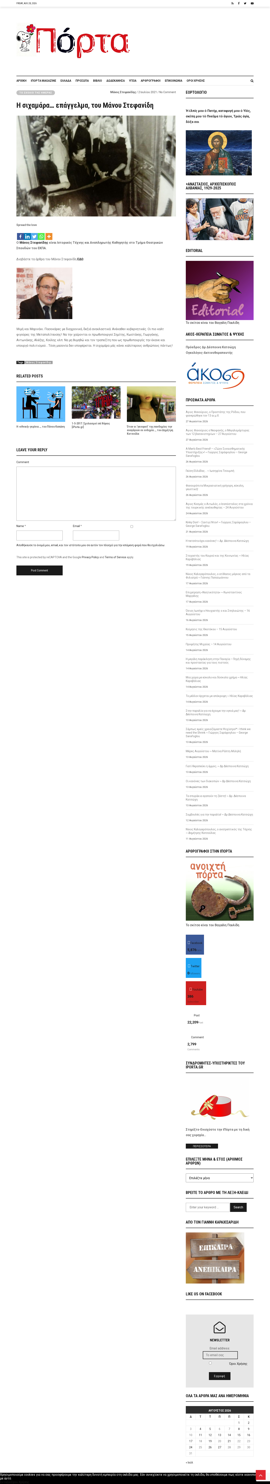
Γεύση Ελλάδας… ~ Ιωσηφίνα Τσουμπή (210, 470)
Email (76, 526)
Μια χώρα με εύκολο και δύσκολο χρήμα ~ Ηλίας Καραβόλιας (217, 679)
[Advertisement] (194, 39)
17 (190, 1441)
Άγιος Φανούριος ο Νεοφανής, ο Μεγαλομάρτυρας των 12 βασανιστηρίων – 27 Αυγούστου (217, 432)
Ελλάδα (65, 80)
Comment (22, 462)
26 (210, 1447)
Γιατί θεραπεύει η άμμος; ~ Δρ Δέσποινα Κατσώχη (217, 766)
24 (190, 1447)
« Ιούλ (189, 1462)
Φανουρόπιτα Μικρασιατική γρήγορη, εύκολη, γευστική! (215, 487)
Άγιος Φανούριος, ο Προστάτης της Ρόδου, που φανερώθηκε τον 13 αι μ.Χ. (215, 413)
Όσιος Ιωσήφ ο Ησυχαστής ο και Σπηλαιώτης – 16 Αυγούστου (218, 612)
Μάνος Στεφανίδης (123, 92)
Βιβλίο (97, 80)
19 (210, 1441)
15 (239, 1435)
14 (229, 1435)
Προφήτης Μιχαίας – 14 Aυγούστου (208, 644)
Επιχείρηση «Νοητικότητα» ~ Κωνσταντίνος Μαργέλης (214, 594)
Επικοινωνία (173, 80)
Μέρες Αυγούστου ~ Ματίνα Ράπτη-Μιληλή (213, 751)
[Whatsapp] (41, 234)
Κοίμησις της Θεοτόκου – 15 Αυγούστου (211, 629)
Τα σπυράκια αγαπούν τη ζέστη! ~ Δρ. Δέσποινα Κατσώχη (216, 797)
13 (219, 1435)
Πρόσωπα (82, 80)
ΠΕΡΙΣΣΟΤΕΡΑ (202, 1146)
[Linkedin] (27, 234)
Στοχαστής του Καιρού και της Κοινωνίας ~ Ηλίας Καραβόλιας (217, 557)
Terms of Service (115, 557)
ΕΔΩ (80, 259)
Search (238, 1207)
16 (248, 1435)
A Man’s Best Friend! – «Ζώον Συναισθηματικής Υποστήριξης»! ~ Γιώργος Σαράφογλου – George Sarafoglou (216, 452)
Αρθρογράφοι (150, 80)
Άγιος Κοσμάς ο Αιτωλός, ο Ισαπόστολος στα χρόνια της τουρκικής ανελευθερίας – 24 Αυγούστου (219, 505)
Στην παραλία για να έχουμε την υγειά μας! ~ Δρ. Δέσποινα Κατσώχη (216, 712)
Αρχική (21, 80)
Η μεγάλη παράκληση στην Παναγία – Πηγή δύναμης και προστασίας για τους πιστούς (218, 660)
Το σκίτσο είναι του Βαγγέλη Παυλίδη (212, 323)
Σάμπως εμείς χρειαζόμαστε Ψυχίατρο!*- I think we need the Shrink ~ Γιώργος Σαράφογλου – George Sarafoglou (218, 732)
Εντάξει (5, 1482)
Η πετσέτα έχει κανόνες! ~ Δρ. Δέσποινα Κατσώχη (217, 540)
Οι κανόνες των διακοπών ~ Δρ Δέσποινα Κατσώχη (218, 781)
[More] (49, 234)
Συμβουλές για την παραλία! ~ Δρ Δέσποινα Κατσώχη (219, 814)
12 (210, 1435)
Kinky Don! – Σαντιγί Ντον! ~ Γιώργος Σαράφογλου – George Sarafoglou (218, 524)
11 (200, 1435)
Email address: (220, 1348)
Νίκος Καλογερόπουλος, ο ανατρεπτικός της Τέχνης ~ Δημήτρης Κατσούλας (219, 831)
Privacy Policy (90, 557)
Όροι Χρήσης (196, 80)
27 (219, 1447)
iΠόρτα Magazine (43, 80)
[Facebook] (20, 234)
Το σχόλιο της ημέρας (35, 92)
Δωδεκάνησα (115, 80)
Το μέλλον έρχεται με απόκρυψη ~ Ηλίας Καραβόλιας (219, 696)
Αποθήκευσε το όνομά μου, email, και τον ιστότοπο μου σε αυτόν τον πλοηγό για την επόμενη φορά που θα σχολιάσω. (90, 545)
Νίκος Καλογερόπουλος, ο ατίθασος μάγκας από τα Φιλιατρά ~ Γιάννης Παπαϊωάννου (218, 575)
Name (20, 526)
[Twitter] (34, 234)
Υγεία (132, 80)
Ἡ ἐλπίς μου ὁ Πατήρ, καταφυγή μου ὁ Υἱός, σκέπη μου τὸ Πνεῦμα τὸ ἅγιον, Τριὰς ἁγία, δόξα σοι (218, 116)
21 (229, 1441)
